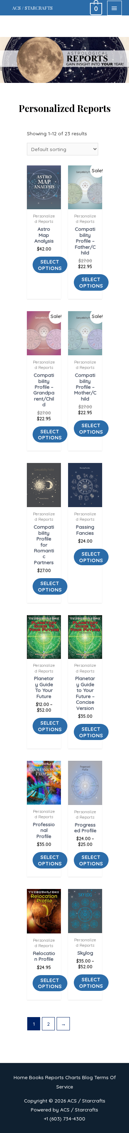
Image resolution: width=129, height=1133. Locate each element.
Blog (87, 1077)
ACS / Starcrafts (32, 8)
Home (21, 1077)
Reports (54, 1077)
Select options (50, 264)
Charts (73, 1077)
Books (36, 1077)
